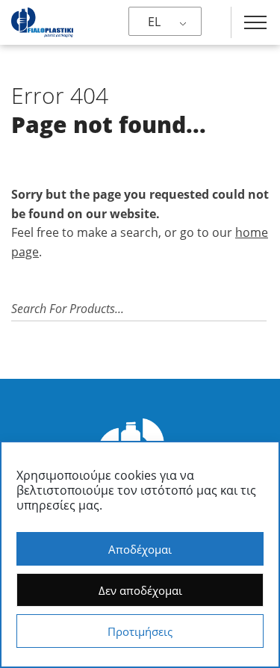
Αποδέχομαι (140, 549)
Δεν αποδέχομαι (140, 590)
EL (154, 21)
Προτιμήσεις (140, 631)
